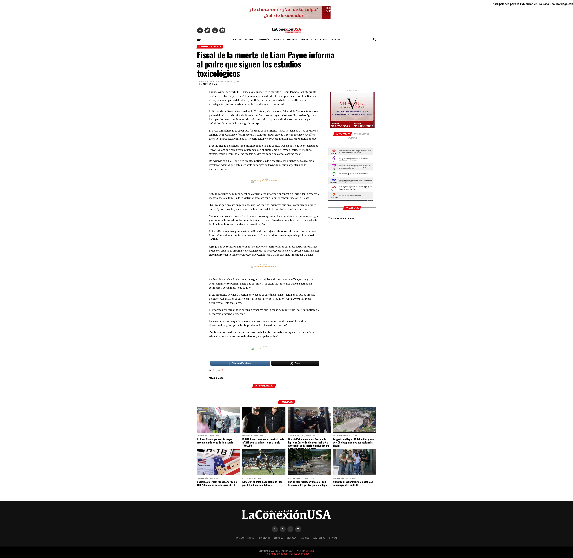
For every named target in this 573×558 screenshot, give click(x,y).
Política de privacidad (276, 553)
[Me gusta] (210, 370)
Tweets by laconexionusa (341, 218)
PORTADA (237, 39)
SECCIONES (305, 39)
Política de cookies (299, 553)
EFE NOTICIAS (210, 84)
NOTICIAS (249, 39)
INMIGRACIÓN (263, 39)
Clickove (310, 551)
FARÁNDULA (292, 39)
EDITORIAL (335, 39)
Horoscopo (368, 200)
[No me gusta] (219, 370)
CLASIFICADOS (321, 39)
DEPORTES (278, 39)
